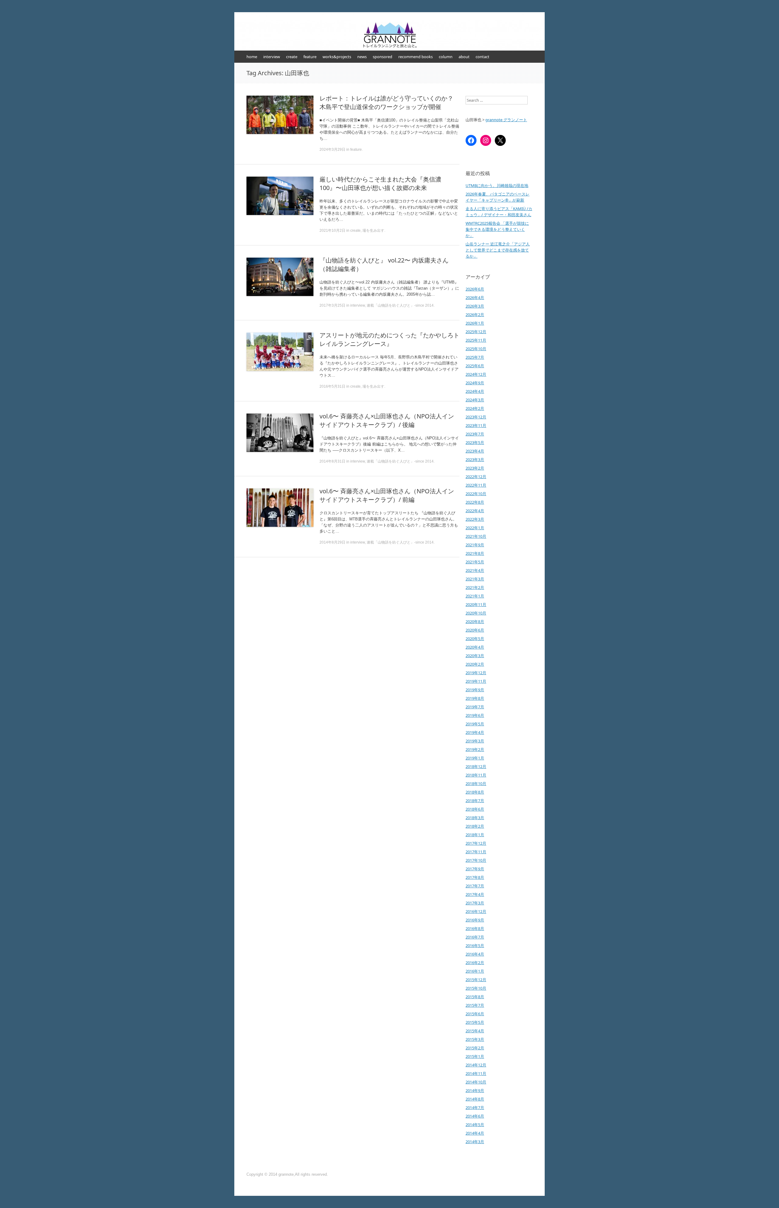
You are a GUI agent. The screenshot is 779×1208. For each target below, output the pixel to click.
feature (309, 56)
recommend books (415, 56)
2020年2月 (475, 664)
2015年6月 (475, 1013)
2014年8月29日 (332, 542)
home (251, 56)
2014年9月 (475, 1090)
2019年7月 (475, 707)
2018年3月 (475, 817)
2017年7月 (475, 886)
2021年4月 (475, 570)
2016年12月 (476, 911)
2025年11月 (476, 340)
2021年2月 (475, 587)
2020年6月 (475, 630)
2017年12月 (476, 843)
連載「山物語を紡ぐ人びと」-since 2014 (400, 305)
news (362, 56)
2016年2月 (475, 962)
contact (482, 56)
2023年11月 (476, 425)
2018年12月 (476, 766)
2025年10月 (476, 348)
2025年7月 (475, 357)
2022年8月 (475, 502)
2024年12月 (476, 374)
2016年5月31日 (332, 386)
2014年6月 (475, 1116)
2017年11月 (476, 851)
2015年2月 (475, 1048)
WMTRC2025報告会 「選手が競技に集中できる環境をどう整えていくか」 (497, 229)
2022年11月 (476, 485)
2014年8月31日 (332, 461)
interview (271, 56)
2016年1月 (475, 971)
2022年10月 (476, 493)
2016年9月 (475, 920)
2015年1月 (475, 1056)
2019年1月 (475, 758)
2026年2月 (475, 314)
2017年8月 (475, 877)
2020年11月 (476, 604)
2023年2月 (475, 468)
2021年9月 (475, 545)
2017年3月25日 (332, 305)
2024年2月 (475, 408)
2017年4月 (475, 894)
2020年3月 (475, 655)
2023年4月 (475, 451)
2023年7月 (475, 434)
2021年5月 (475, 562)
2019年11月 (476, 681)
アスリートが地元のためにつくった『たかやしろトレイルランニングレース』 (389, 339)
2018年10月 (476, 783)
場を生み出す (373, 230)
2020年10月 (476, 613)
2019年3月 (475, 741)
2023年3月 (475, 459)
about (464, 56)
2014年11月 (476, 1073)
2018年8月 (475, 792)
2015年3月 (475, 1039)
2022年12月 (476, 476)
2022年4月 (475, 510)
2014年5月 (475, 1124)
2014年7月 (475, 1107)
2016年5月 (475, 945)
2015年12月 (476, 979)
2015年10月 (476, 988)
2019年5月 (475, 724)
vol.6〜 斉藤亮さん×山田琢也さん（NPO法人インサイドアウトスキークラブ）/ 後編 (387, 420)
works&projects (337, 56)
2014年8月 (475, 1099)
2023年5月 (475, 442)
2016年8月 (475, 928)
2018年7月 (475, 800)
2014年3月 (475, 1141)
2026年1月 (475, 323)
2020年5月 (475, 638)
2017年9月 (475, 869)
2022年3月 (475, 519)
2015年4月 (475, 1031)
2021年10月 (476, 536)
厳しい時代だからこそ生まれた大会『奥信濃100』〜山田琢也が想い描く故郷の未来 (380, 183)
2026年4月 (475, 297)
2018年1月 (475, 834)
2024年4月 (475, 391)
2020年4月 (475, 647)
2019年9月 (475, 689)
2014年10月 (476, 1082)
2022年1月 (475, 527)
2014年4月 (475, 1133)
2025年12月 (476, 331)
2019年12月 (476, 672)
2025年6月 (475, 365)
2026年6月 (475, 289)
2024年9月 (475, 383)
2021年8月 (475, 553)
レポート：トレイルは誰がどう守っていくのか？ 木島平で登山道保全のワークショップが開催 (386, 102)
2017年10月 (476, 860)
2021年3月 (475, 579)
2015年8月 (475, 996)
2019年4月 (475, 732)
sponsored (382, 56)
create (291, 56)
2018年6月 (475, 809)
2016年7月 (475, 937)
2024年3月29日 (332, 149)
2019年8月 (475, 698)
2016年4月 (475, 954)
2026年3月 (475, 306)
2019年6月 (475, 715)
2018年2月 (475, 826)
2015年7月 (475, 1005)
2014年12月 (476, 1065)
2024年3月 (475, 400)
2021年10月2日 (332, 230)
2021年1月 (475, 596)
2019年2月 (475, 749)
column (445, 56)
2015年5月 (475, 1022)
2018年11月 (476, 775)
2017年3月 (475, 903)
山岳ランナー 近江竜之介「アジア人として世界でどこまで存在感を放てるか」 (498, 250)
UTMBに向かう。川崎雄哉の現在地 (497, 185)
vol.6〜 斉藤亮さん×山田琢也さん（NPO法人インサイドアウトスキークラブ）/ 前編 (387, 495)
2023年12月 (476, 417)
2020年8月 (475, 621)
